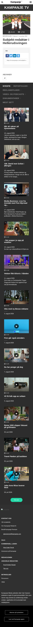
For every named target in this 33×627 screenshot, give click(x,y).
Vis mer (16, 500)
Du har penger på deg (13, 367)
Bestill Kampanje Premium (9, 529)
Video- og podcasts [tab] (13, 94)
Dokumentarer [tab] (11, 98)
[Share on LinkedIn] (14, 55)
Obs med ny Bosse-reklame (16, 309)
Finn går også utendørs (14, 338)
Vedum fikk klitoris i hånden (16, 274)
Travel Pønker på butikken (15, 456)
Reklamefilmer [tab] (11, 90)
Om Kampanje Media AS (8, 526)
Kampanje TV (16, 7)
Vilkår (3, 582)
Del (7, 51)
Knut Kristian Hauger (9, 565)
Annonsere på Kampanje (8, 551)
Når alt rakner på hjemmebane (11, 127)
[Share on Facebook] (7, 55)
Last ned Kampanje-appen (16, 619)
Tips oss (5, 568)
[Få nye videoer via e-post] (4, 78)
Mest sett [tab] (8, 102)
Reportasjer (7, 36)
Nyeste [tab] (6, 86)
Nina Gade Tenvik (8, 547)
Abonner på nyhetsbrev (16, 612)
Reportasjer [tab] (20, 86)
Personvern (4, 578)
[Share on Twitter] (11, 55)
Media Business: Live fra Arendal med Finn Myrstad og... (15, 203)
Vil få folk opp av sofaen (14, 396)
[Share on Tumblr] (18, 55)
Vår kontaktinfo (5, 522)
